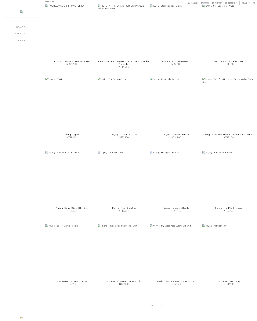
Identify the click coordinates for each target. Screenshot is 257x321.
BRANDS (20, 27)
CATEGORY (21, 33)
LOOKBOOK (21, 40)
